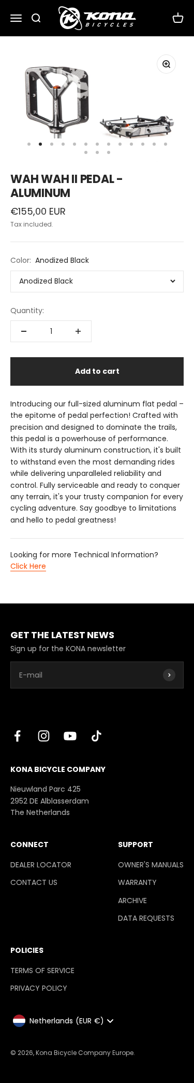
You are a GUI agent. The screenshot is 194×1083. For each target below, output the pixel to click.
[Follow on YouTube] (70, 736)
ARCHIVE (132, 900)
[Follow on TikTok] (96, 736)
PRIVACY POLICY (38, 988)
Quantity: (27, 310)
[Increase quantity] (78, 331)
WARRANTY (137, 882)
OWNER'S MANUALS (151, 865)
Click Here (28, 566)
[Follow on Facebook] (17, 736)
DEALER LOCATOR (40, 865)
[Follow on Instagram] (44, 736)
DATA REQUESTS (146, 918)
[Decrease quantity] (24, 331)
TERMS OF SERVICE (42, 970)
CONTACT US (33, 882)
